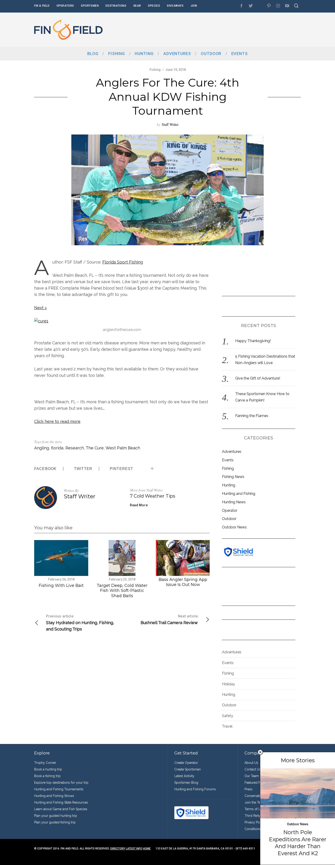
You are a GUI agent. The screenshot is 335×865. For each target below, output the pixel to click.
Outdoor (229, 519)
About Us (251, 763)
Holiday (228, 684)
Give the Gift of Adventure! (257, 378)
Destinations (116, 5)
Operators (65, 5)
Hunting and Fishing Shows (54, 796)
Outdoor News (234, 527)
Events (228, 460)
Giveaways (175, 5)
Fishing (155, 69)
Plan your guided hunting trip (55, 816)
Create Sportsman (187, 769)
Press (249, 789)
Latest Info (134, 848)
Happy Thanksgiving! (253, 341)
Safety (227, 716)
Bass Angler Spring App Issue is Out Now (183, 582)
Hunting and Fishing (238, 493)
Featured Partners (257, 782)
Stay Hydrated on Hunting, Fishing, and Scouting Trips (80, 622)
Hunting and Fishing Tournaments (58, 789)
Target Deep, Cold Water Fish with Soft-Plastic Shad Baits (122, 590)
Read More (139, 505)
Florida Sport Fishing (122, 262)
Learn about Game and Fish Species (60, 809)
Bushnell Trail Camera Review (169, 619)
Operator (229, 510)
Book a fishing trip (47, 776)
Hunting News (234, 502)
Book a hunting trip (48, 769)
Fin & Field (42, 5)
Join (194, 5)
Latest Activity (184, 776)
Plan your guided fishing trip (55, 822)
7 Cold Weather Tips (152, 496)
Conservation (254, 796)
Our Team (252, 776)
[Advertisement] (218, 29)
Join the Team (255, 802)
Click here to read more (57, 421)
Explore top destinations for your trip (61, 782)
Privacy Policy (255, 822)
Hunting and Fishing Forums (195, 789)
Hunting (228, 485)
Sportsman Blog (186, 782)
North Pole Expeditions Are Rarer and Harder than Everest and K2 (297, 842)
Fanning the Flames (251, 416)
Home (147, 848)
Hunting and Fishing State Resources (61, 802)
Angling (41, 448)
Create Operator (186, 763)
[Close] (260, 752)
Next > (40, 307)
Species (154, 5)
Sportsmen (90, 5)
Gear (137, 5)
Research (74, 448)
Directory (117, 848)
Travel (227, 726)
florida (57, 448)
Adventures (231, 451)
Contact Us (253, 769)
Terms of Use (254, 809)
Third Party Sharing (258, 816)
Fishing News (233, 477)
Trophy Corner (45, 763)
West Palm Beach (123, 448)
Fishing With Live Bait (61, 585)
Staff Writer (170, 124)
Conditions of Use (258, 829)
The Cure (95, 448)
